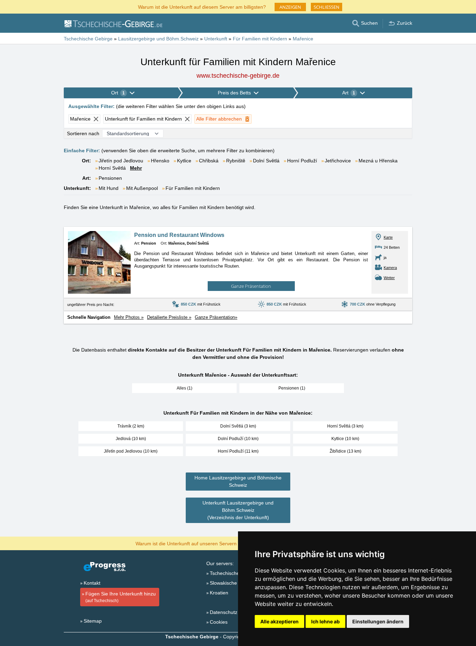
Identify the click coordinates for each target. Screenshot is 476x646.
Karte (388, 237)
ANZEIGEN (290, 7)
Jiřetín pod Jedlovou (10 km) (131, 451)
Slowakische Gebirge (233, 583)
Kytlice (184, 160)
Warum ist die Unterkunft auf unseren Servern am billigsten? (202, 543)
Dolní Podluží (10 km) (238, 438)
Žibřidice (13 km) (345, 451)
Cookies (219, 622)
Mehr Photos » (129, 317)
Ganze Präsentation (251, 286)
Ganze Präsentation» (216, 317)
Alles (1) (184, 388)
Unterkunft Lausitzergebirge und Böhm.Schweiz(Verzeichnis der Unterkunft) (238, 510)
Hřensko (160, 160)
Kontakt (92, 583)
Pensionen (110, 178)
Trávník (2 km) (130, 426)
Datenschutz (223, 612)
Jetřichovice (338, 160)
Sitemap (93, 621)
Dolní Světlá (266, 160)
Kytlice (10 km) (345, 438)
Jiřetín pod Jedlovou (121, 160)
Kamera (390, 268)
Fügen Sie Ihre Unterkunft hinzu (120, 597)
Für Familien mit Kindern (193, 188)
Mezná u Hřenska (378, 160)
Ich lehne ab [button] (325, 621)
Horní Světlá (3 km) (345, 426)
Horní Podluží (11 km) (238, 451)
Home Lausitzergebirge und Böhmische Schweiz (238, 481)
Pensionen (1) (291, 388)
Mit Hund (108, 188)
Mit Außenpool (142, 188)
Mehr (136, 168)
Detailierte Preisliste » (169, 317)
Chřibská (208, 160)
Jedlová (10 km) (131, 438)
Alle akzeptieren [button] (279, 621)
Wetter (389, 278)
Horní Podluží (302, 160)
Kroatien (219, 592)
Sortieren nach (83, 133)
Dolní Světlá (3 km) (238, 426)
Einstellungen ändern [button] (378, 621)
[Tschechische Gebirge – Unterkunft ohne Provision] (113, 23)
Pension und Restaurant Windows (179, 235)
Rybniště (235, 160)
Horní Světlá (112, 168)
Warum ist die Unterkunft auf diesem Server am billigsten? (202, 6)
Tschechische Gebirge (234, 573)
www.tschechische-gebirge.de (238, 75)
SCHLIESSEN (326, 7)
